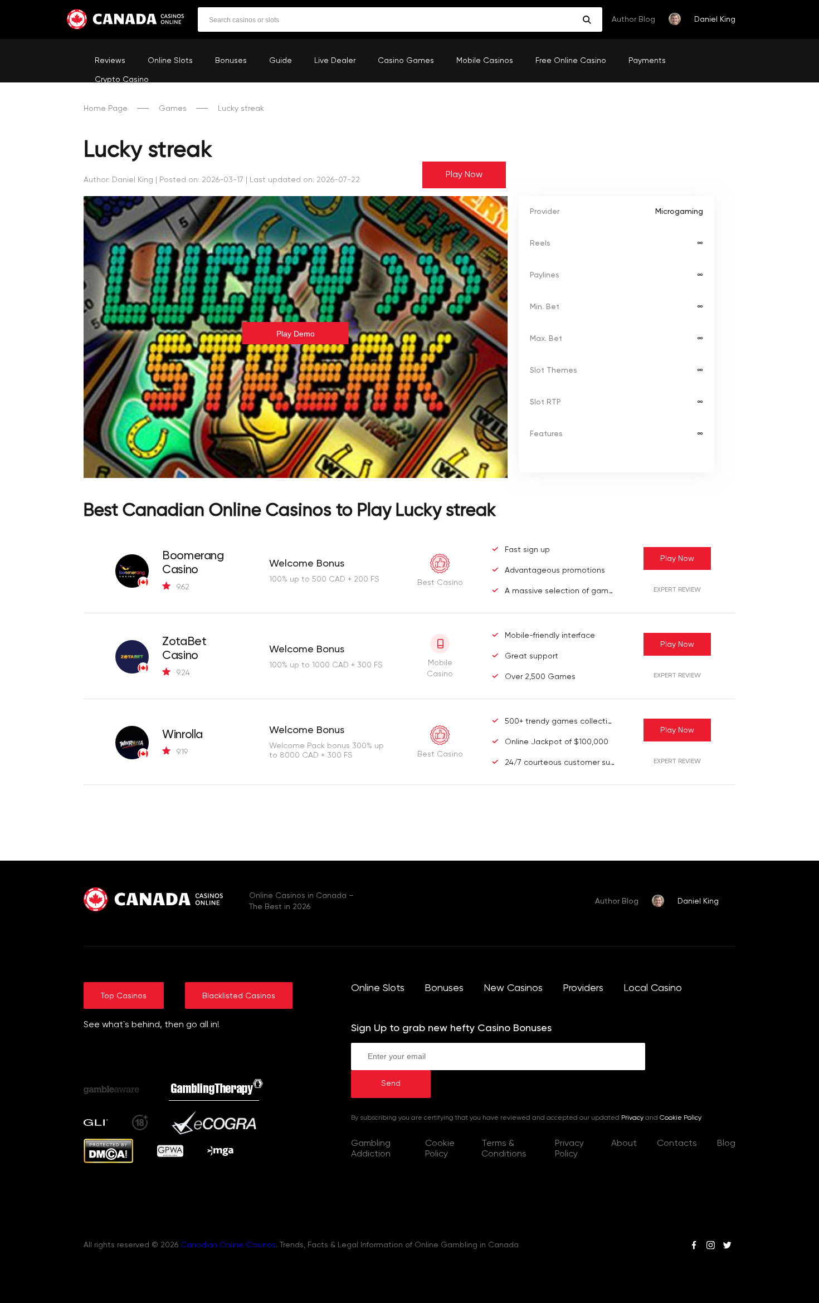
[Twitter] (727, 1247)
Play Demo (295, 333)
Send (391, 1083)
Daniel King (714, 19)
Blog (726, 1143)
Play (677, 559)
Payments (647, 61)
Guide (280, 61)
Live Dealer (334, 61)
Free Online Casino (570, 61)
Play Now (464, 174)
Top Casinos (124, 996)
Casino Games (406, 61)
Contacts (677, 1143)
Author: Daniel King (118, 180)
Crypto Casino (122, 80)
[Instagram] (710, 1247)
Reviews (110, 61)
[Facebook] (694, 1247)
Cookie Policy (680, 1118)
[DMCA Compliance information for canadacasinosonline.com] (108, 1160)
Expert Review (677, 590)
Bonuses (231, 61)
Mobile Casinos (484, 61)
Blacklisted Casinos (238, 996)
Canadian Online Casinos (228, 1245)
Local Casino (652, 988)
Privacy (632, 1118)
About (624, 1143)
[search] (587, 20)
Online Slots (170, 61)
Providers (583, 988)
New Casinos (513, 988)
